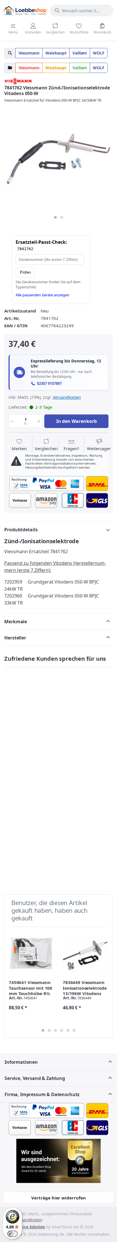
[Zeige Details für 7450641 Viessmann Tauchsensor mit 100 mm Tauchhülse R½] (31, 953)
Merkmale (15, 621)
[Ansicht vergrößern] (58, 158)
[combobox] (81, 10)
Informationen (21, 1062)
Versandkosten (67, 397)
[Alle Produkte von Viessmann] (18, 80)
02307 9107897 (49, 383)
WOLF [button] (99, 53)
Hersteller (15, 638)
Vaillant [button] (79, 53)
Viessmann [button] (29, 53)
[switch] (12, 1234)
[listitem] (58, 158)
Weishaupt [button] (55, 53)
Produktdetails (21, 529)
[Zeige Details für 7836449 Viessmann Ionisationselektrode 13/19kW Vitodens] (85, 953)
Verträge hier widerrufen (58, 1198)
